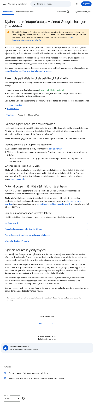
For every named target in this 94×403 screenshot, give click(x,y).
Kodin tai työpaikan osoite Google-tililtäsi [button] (23, 229)
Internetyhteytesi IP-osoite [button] (17, 241)
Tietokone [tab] (10, 115)
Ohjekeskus (8, 12)
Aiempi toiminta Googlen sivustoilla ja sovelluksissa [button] (27, 235)
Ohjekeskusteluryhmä (83, 12)
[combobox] (54, 4)
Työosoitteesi (13, 108)
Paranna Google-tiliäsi (25, 12)
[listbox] (12, 398)
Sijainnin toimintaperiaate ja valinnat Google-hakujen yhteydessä (36, 378)
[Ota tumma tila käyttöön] (23, 398)
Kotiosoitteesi (13, 105)
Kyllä (40, 323)
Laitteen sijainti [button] (11, 223)
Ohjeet (7, 367)
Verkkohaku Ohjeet (17, 4)
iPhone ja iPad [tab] (33, 115)
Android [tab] (21, 115)
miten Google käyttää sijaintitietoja (52, 204)
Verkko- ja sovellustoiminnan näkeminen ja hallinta (28, 373)
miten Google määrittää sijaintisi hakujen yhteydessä (28, 71)
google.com (54, 149)
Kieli (8, 395)
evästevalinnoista (17, 179)
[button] (4, 4)
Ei (52, 323)
